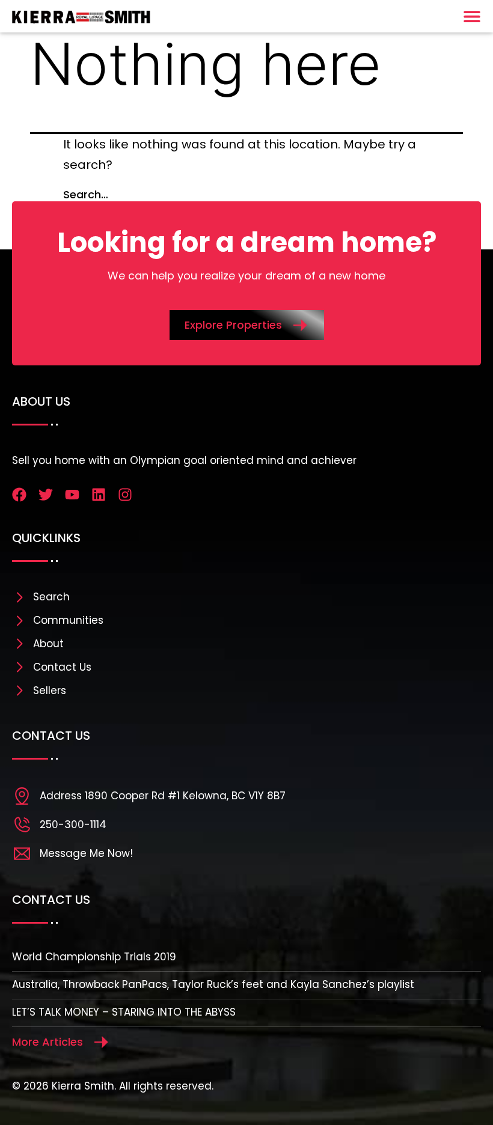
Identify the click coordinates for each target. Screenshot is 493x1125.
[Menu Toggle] (472, 16)
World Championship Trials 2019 (94, 957)
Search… (85, 194)
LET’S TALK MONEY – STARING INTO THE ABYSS (124, 1012)
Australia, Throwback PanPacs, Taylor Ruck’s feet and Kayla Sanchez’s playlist (213, 984)
